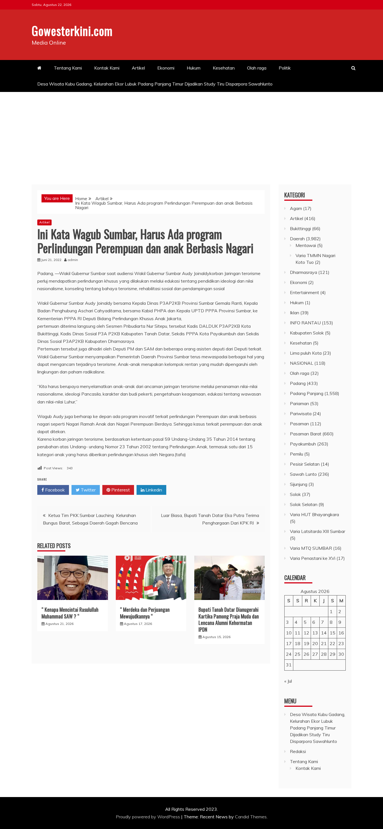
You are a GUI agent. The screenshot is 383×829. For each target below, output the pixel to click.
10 (289, 633)
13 (315, 633)
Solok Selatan (303, 504)
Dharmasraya (303, 272)
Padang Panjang (306, 393)
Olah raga (256, 68)
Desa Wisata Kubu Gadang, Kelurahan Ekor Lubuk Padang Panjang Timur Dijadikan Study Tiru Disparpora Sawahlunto (155, 84)
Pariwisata (301, 413)
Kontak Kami (106, 68)
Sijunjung (298, 484)
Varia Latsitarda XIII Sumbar (317, 531)
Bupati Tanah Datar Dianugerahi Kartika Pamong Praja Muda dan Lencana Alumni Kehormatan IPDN (229, 619)
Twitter (88, 490)
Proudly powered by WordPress (148, 816)
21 (324, 643)
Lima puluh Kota (306, 353)
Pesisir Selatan (305, 464)
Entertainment (304, 292)
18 (297, 643)
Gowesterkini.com (72, 30)
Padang (298, 383)
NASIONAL (301, 363)
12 (306, 633)
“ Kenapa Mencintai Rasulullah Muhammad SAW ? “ (69, 613)
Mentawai (306, 245)
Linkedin (153, 490)
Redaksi (298, 751)
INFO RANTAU (305, 322)
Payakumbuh (303, 444)
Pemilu (296, 454)
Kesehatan (224, 68)
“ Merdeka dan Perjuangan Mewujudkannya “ (145, 613)
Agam (296, 208)
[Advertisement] (191, 134)
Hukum (193, 68)
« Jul (288, 681)
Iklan (294, 312)
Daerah (297, 238)
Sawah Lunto (303, 474)
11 (297, 633)
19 (306, 643)
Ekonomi (165, 68)
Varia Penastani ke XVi (312, 558)
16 (341, 633)
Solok (295, 494)
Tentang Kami (68, 68)
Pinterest (120, 490)
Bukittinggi (300, 228)
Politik (285, 68)
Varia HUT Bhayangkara (314, 514)
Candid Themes (251, 816)
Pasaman (299, 423)
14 (324, 633)
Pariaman (299, 403)
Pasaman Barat (305, 434)
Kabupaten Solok (307, 333)
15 (332, 633)
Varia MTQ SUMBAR (311, 548)
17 (289, 643)
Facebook (54, 490)
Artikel (138, 68)
